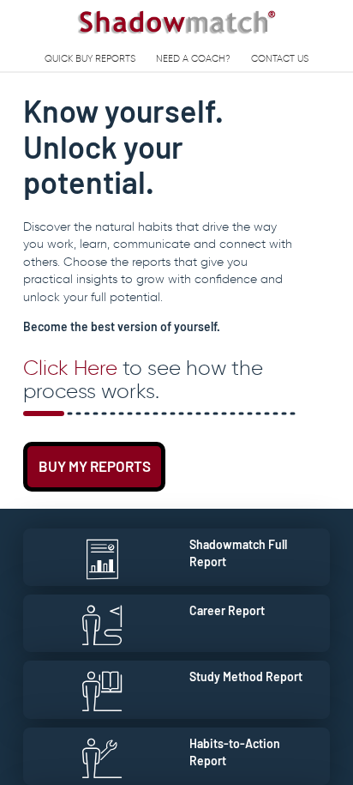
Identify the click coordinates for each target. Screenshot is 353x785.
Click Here (70, 367)
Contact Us (279, 58)
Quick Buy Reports (90, 58)
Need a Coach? (193, 58)
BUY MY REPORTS (95, 465)
